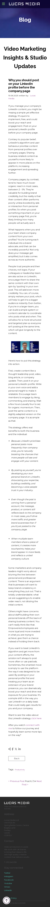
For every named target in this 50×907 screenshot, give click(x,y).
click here (36, 718)
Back (16, 758)
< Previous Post (16, 781)
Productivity (20, 770)
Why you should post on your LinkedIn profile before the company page (23, 85)
